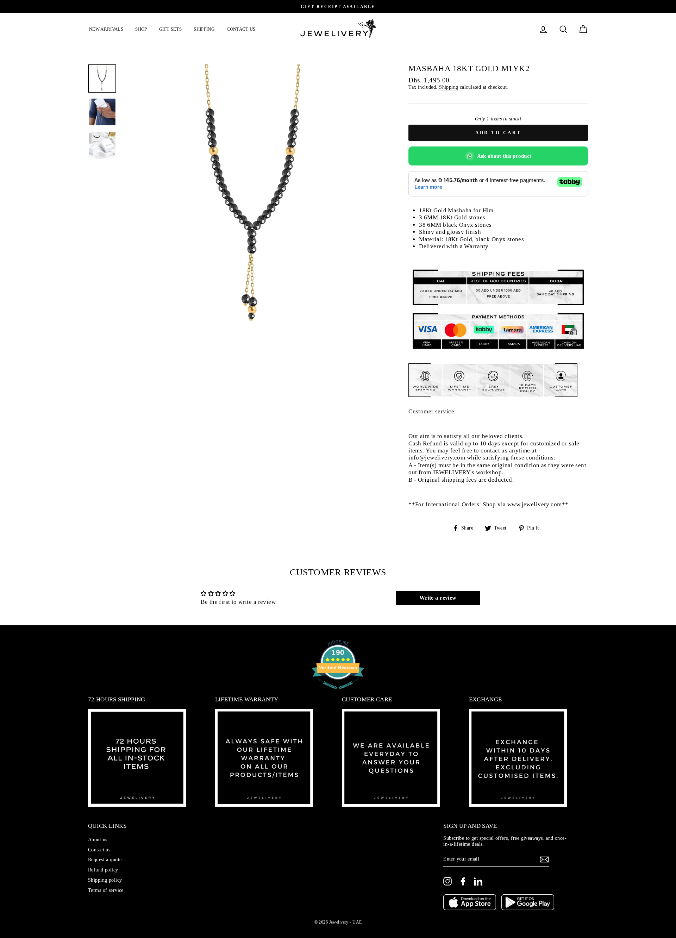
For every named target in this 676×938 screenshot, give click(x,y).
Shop (141, 29)
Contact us (241, 29)
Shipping (204, 29)
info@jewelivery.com (436, 457)
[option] (368, 7)
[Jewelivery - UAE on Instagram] (447, 881)
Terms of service (106, 890)
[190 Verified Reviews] (338, 692)
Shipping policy (105, 880)
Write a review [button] (438, 598)
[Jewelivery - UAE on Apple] (469, 903)
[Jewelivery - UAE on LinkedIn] (478, 881)
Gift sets (170, 29)
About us (97, 839)
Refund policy (103, 870)
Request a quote (104, 859)
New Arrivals (106, 29)
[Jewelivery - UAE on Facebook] (463, 881)
